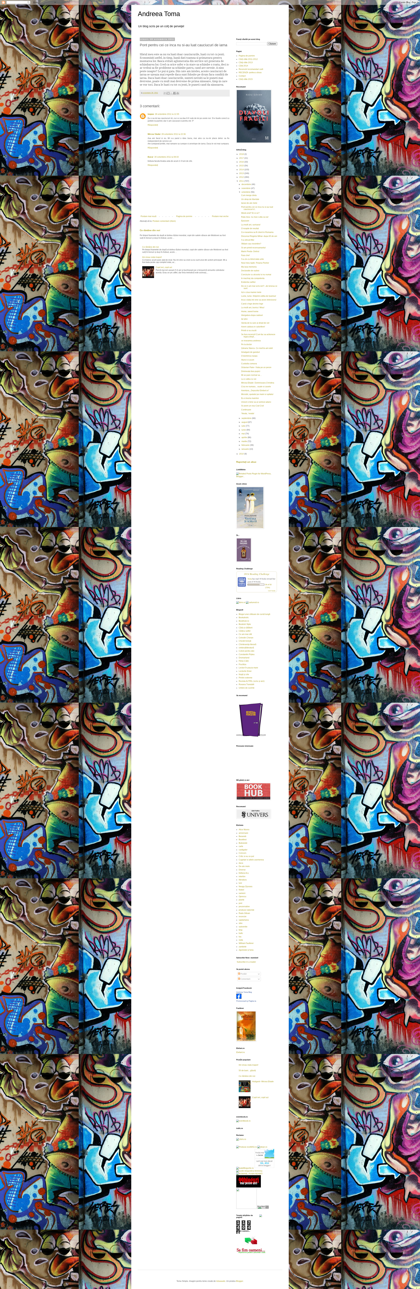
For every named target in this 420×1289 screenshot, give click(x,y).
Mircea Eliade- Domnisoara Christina (257, 383)
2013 (241, 173)
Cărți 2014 (243, 66)
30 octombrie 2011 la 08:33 (166, 157)
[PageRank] (263, 1208)
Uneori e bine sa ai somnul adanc (256, 402)
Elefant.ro (240, 1052)
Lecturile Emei (245, 671)
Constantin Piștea (246, 654)
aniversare (243, 833)
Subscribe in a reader (246, 962)
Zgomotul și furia (246, 950)
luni (240, 883)
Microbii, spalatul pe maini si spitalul (257, 394)
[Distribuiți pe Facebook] (174, 93)
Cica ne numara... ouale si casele (256, 386)
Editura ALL (244, 873)
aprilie (245, 437)
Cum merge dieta (249, 195)
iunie (244, 430)
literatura (243, 880)
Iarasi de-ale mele (249, 203)
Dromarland (244, 658)
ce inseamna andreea (251, 341)
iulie (244, 426)
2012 (241, 177)
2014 (241, 169)
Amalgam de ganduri (250, 352)
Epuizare (245, 221)
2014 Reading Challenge (256, 574)
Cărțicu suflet (244, 631)
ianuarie (245, 449)
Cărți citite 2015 (246, 79)
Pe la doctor (246, 344)
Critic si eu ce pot (246, 856)
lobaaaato (220, 1281)
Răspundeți (153, 125)
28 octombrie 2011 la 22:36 (173, 134)
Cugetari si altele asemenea (251, 860)
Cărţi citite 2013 (246, 62)
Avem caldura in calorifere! (253, 327)
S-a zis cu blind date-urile (252, 259)
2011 (241, 181)
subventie (243, 927)
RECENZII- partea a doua (250, 72)
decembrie (247, 184)
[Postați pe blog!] (168, 93)
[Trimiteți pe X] (171, 93)
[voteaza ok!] (260, 1216)
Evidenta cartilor (248, 282)
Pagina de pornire (184, 216)
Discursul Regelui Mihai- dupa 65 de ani (259, 236)
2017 (241, 158)
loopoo (151, 114)
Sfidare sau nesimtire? (251, 244)
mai (243, 434)
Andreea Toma (159, 13)
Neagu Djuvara (245, 886)
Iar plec (244, 319)
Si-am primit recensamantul (253, 248)
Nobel (241, 890)
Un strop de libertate (250, 199)
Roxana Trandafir (246, 684)
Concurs (242, 853)
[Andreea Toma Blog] (239, 998)
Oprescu (242, 896)
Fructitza (242, 664)
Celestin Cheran (246, 638)
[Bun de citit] (246, 1208)
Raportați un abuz (246, 462)
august (245, 422)
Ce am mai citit (245, 634)
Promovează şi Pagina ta (246, 1001)
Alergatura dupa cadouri (252, 315)
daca (241, 863)
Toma (250, 578)
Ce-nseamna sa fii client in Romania (257, 232)
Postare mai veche (220, 216)
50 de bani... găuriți (247, 1070)
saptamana (244, 920)
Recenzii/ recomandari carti (251, 69)
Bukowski (243, 843)
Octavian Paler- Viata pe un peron (256, 367)
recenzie (242, 916)
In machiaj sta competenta (252, 278)
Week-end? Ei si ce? (250, 213)
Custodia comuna (249, 363)
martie (245, 441)
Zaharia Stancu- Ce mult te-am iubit (257, 348)
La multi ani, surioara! (250, 225)
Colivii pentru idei (246, 651)
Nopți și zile (244, 674)
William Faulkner (246, 943)
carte (241, 846)
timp (240, 930)
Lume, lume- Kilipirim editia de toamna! (258, 296)
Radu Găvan (244, 913)
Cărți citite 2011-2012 (248, 59)
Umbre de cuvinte (246, 688)
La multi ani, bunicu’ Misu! (252, 307)
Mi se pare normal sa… (251, 375)
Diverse (242, 870)
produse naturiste (246, 910)
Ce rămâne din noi (150, 230)
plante (241, 900)
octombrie (246, 192)
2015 (241, 166)
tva (240, 937)
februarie (246, 445)
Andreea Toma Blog (244, 992)
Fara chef (245, 255)
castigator (243, 850)
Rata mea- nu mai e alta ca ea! (254, 217)
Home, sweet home (249, 311)
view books (271, 590)
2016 (241, 162)
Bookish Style (245, 624)
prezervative (244, 906)
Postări (243, 974)
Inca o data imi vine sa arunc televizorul (258, 300)
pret (240, 903)
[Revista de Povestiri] (251, 738)
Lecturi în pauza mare (248, 668)
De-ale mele (244, 866)
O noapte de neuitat (250, 228)
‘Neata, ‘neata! (247, 413)
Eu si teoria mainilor (250, 398)
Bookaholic (244, 617)
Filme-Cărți (244, 661)
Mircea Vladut (154, 134)
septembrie (247, 418)
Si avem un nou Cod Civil (252, 406)
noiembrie (246, 188)
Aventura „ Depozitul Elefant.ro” (255, 390)
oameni (242, 893)
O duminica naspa (249, 356)
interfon (242, 876)
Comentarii (245, 979)
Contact (242, 76)
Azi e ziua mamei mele (251, 292)
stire (240, 923)
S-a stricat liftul (247, 240)
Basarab (242, 836)
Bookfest (242, 839)
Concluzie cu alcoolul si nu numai (256, 274)
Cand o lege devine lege (252, 304)
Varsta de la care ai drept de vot (255, 323)
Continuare (246, 410)
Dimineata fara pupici (250, 371)
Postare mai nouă (148, 216)
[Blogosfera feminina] (249, 1171)
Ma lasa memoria (249, 267)
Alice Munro (244, 829)
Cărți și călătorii (245, 628)
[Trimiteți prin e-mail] (165, 93)
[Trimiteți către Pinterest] (177, 93)
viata (241, 940)
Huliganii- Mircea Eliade (263, 1081)
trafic (241, 933)
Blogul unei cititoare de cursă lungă (254, 614)
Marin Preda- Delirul (250, 251)
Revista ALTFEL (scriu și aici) (251, 681)
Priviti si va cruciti (248, 330)
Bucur (150, 157)
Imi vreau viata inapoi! (152, 257)
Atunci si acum (247, 360)
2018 (241, 154)
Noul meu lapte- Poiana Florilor (255, 263)
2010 (241, 454)
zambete (242, 947)
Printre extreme (245, 678)
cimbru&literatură (246, 648)
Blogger (239, 1281)
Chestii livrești (245, 641)
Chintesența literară (247, 644)
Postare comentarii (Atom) (164, 221)
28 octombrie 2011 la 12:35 (167, 114)
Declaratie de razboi (250, 270)
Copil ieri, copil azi (164, 267)
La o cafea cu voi (248, 379)
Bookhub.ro (244, 621)
